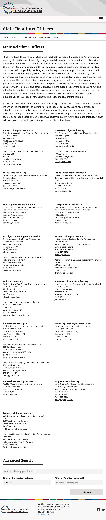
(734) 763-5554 (10, 373)
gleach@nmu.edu (62, 254)
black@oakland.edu (11, 297)
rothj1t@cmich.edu (11, 146)
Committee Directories (27, 37)
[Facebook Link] (98, 509)
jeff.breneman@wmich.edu (15, 429)
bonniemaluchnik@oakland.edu (17, 315)
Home (5, 37)
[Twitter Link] (103, 509)
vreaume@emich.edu (64, 146)
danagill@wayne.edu (64, 399)
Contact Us (43, 514)
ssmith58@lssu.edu (11, 223)
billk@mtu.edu (9, 252)
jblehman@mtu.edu (12, 270)
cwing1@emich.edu (63, 161)
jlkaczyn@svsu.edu (63, 299)
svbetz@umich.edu (63, 339)
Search (87, 492)
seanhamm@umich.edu (14, 357)
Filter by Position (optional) (69, 478)
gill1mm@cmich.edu (12, 164)
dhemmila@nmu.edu (64, 273)
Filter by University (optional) (18, 478)
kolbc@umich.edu (11, 339)
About (12, 37)
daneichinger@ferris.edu (14, 188)
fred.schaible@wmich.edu (14, 447)
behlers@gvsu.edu (63, 191)
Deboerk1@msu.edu (63, 223)
